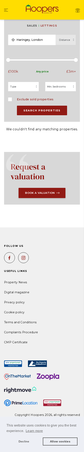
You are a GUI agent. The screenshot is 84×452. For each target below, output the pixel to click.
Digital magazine (16, 292)
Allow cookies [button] (60, 441)
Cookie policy (14, 312)
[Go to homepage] (42, 9)
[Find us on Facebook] (9, 257)
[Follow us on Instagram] (23, 257)
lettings (49, 25)
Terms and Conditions (20, 322)
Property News (15, 282)
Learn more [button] (34, 431)
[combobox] (35, 40)
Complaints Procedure (21, 332)
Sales (32, 25)
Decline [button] (24, 441)
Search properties (42, 110)
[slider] (42, 60)
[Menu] (6, 10)
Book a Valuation (40, 192)
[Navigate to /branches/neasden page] (77, 10)
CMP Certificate (16, 342)
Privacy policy (14, 302)
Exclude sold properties (35, 99)
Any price (42, 71)
